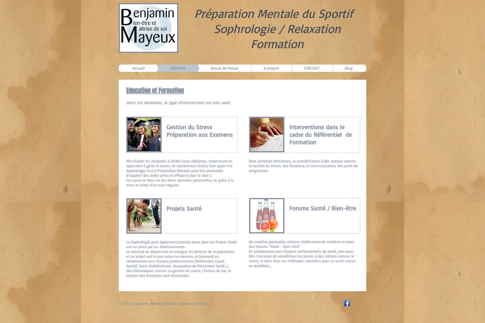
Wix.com (204, 303)
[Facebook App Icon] (347, 303)
